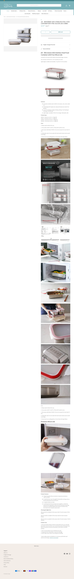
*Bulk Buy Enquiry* (36, 13)
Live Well (44, 11)
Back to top (36, 546)
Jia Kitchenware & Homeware (11, 16)
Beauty (39, 11)
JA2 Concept (8, 573)
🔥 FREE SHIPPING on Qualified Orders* (11, 0)
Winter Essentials (58, 11)
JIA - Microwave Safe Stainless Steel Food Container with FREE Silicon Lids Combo (22, 16)
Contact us (6, 556)
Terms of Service (7, 560)
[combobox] (39, 5)
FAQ (5, 564)
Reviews (5, 566)
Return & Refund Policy (8, 558)
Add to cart (60, 32)
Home (8, 11)
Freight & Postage (7, 554)
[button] (55, 35)
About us (5, 552)
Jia (41, 19)
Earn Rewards (27, 13)
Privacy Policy (6, 562)
